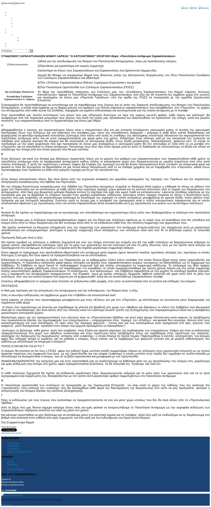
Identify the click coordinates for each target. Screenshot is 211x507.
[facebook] (204, 8)
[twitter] (193, 8)
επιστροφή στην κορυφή (11, 433)
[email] (184, 8)
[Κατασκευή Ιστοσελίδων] (12, 495)
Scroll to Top (6, 504)
